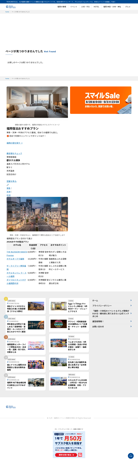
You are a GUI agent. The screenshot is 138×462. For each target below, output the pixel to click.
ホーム (95, 300)
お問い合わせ (98, 326)
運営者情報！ (98, 321)
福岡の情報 (61, 6)
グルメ (127, 6)
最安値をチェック (14, 153)
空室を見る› (12, 181)
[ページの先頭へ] (131, 456)
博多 (8, 188)
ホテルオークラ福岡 (15, 258)
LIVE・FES (85, 6)
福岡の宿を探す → (15, 142)
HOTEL (96, 6)
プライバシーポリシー (102, 305)
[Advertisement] (69, 33)
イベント (73, 6)
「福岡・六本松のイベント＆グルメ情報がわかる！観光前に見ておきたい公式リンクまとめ (110, 313)
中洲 (8, 195)
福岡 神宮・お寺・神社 (112, 6)
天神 (8, 191)
